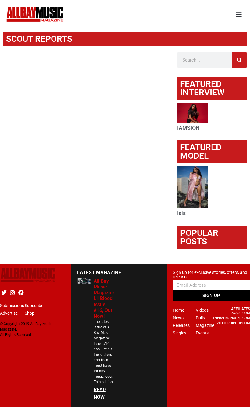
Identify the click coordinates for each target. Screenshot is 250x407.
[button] (239, 14)
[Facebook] (21, 292)
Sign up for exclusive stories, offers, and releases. (210, 274)
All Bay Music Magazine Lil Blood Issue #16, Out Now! (104, 298)
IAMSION (188, 128)
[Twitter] (4, 292)
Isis (181, 213)
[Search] (239, 60)
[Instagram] (12, 292)
